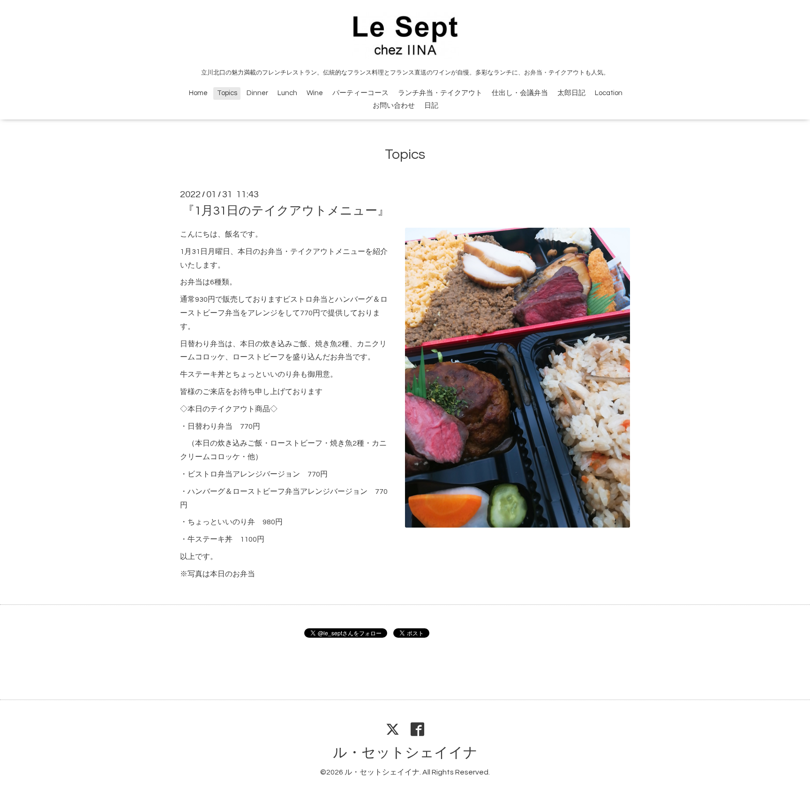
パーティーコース (360, 93)
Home (198, 93)
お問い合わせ (394, 105)
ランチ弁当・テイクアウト (440, 93)
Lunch (287, 93)
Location (608, 93)
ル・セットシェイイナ (405, 752)
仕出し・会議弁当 (520, 93)
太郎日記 (571, 93)
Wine (315, 93)
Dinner (257, 93)
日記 (431, 105)
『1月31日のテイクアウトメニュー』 (286, 211)
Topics (227, 93)
